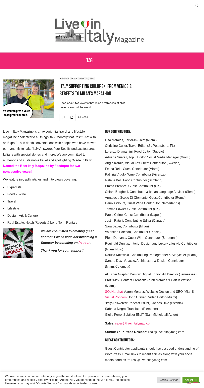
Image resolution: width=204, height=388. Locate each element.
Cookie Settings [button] (169, 379)
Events (64, 78)
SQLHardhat (114, 291)
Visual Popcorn (116, 297)
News (74, 78)
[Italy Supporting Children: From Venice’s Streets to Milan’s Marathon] (28, 98)
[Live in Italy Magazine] (102, 31)
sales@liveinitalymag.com (133, 323)
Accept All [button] (191, 379)
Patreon (84, 242)
